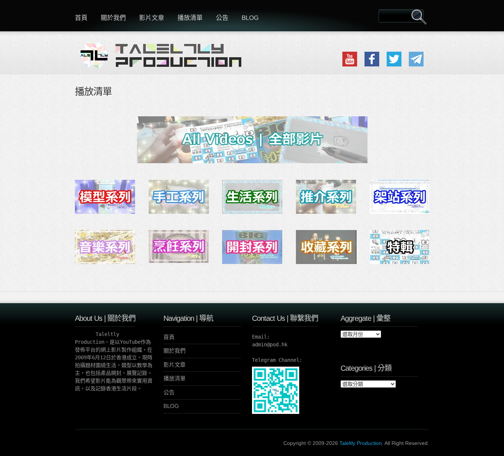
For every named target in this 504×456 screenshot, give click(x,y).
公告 (222, 17)
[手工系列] (179, 212)
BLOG (250, 17)
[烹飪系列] (179, 261)
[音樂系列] (105, 262)
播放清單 (190, 17)
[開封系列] (252, 262)
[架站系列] (400, 212)
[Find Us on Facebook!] (372, 65)
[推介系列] (326, 212)
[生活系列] (252, 212)
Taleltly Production (360, 443)
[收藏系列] (326, 262)
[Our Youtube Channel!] (349, 65)
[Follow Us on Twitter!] (394, 65)
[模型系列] (105, 212)
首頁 (81, 17)
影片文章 (151, 17)
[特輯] (400, 262)
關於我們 (113, 17)
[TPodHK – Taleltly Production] (163, 60)
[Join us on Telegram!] (416, 65)
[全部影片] (252, 161)
